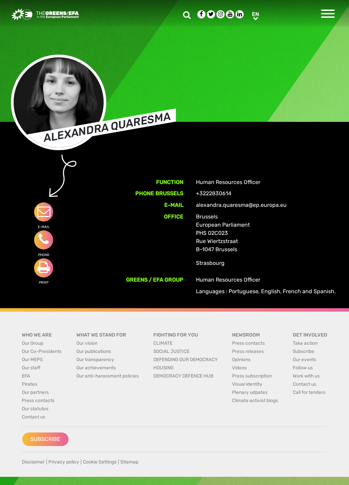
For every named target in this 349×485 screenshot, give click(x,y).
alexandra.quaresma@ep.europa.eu (241, 205)
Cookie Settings (100, 462)
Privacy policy (63, 462)
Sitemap (129, 462)
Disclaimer (33, 462)
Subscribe (45, 439)
